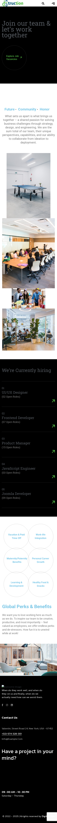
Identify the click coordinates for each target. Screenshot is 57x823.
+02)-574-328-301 (12, 733)
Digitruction (48, 816)
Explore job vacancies (12, 58)
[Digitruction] (12, 3)
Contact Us (27, 766)
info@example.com (12, 739)
